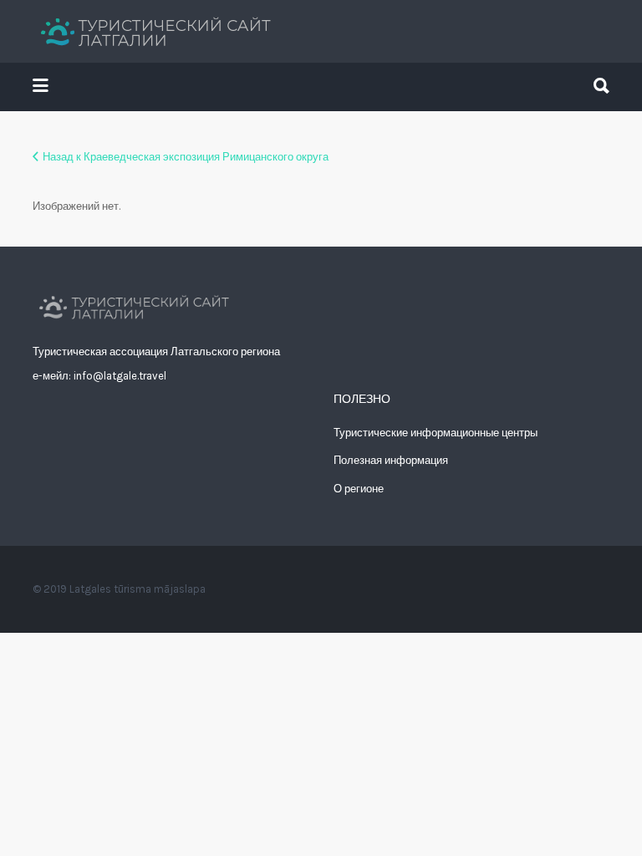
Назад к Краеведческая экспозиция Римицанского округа (186, 156)
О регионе (359, 488)
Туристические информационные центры (436, 432)
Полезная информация (391, 460)
